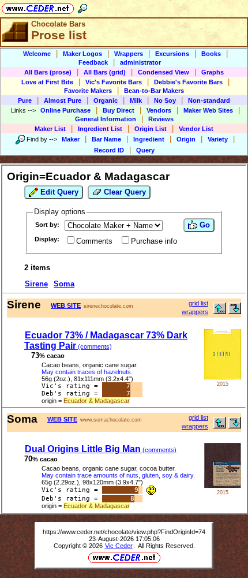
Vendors (158, 110)
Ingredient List (100, 128)
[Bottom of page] (234, 311)
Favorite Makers (88, 90)
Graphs (212, 72)
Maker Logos (82, 53)
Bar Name (106, 139)
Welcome (37, 53)
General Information (105, 118)
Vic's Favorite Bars (113, 82)
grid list (198, 303)
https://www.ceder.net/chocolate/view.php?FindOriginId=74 (124, 531)
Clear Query (124, 192)
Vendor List (196, 128)
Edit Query (58, 192)
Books (211, 53)
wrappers (195, 311)
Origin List (150, 128)
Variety (218, 139)
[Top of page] (219, 311)
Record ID (109, 150)
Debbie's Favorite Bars (188, 82)
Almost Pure (62, 100)
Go (203, 225)
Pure (25, 100)
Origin (186, 139)
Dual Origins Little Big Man (100, 449)
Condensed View (163, 72)
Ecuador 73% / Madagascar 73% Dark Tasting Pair (105, 340)
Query (145, 150)
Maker (71, 139)
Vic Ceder (119, 545)
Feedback (93, 62)
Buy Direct (118, 110)
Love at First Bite (47, 82)
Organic (105, 100)
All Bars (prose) (48, 72)
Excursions (172, 53)
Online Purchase (65, 110)
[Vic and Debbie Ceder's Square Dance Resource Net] (38, 6)
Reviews (161, 118)
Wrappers (128, 53)
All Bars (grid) (105, 72)
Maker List (50, 128)
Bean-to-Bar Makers (154, 90)
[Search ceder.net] (82, 6)
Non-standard (209, 100)
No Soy (165, 100)
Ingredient (148, 139)
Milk (136, 100)
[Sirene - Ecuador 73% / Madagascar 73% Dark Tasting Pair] (222, 376)
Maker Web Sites (208, 110)
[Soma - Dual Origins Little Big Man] (222, 485)
